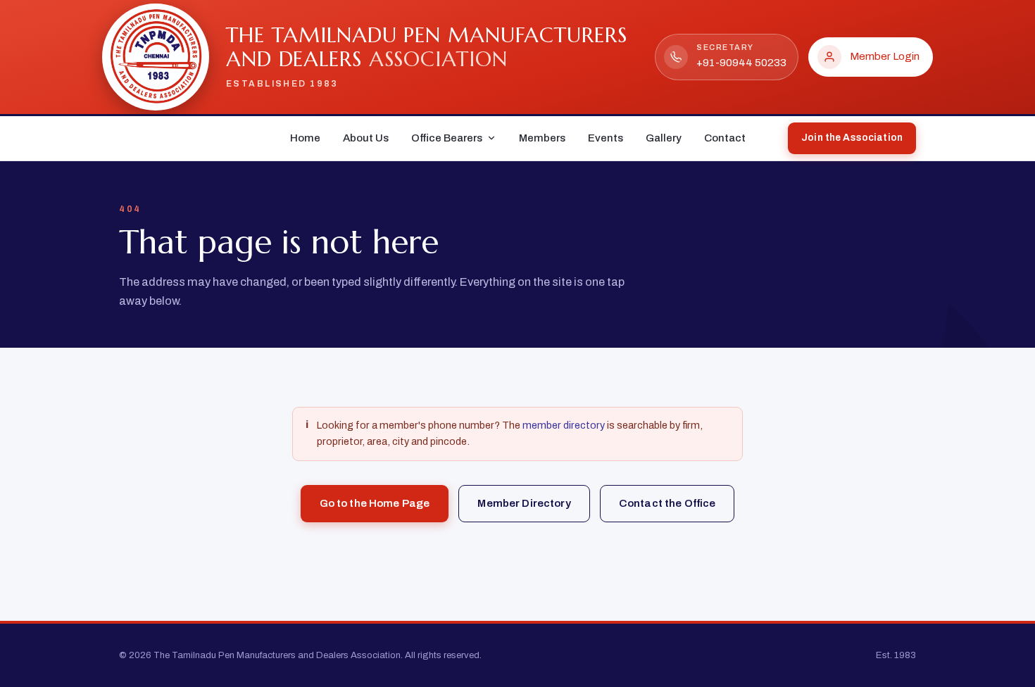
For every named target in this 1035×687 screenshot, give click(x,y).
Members (542, 138)
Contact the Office (667, 503)
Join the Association (852, 137)
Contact (725, 138)
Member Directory (523, 503)
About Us (366, 138)
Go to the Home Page (375, 503)
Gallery (664, 138)
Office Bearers (446, 138)
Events (605, 138)
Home (305, 138)
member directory (563, 425)
